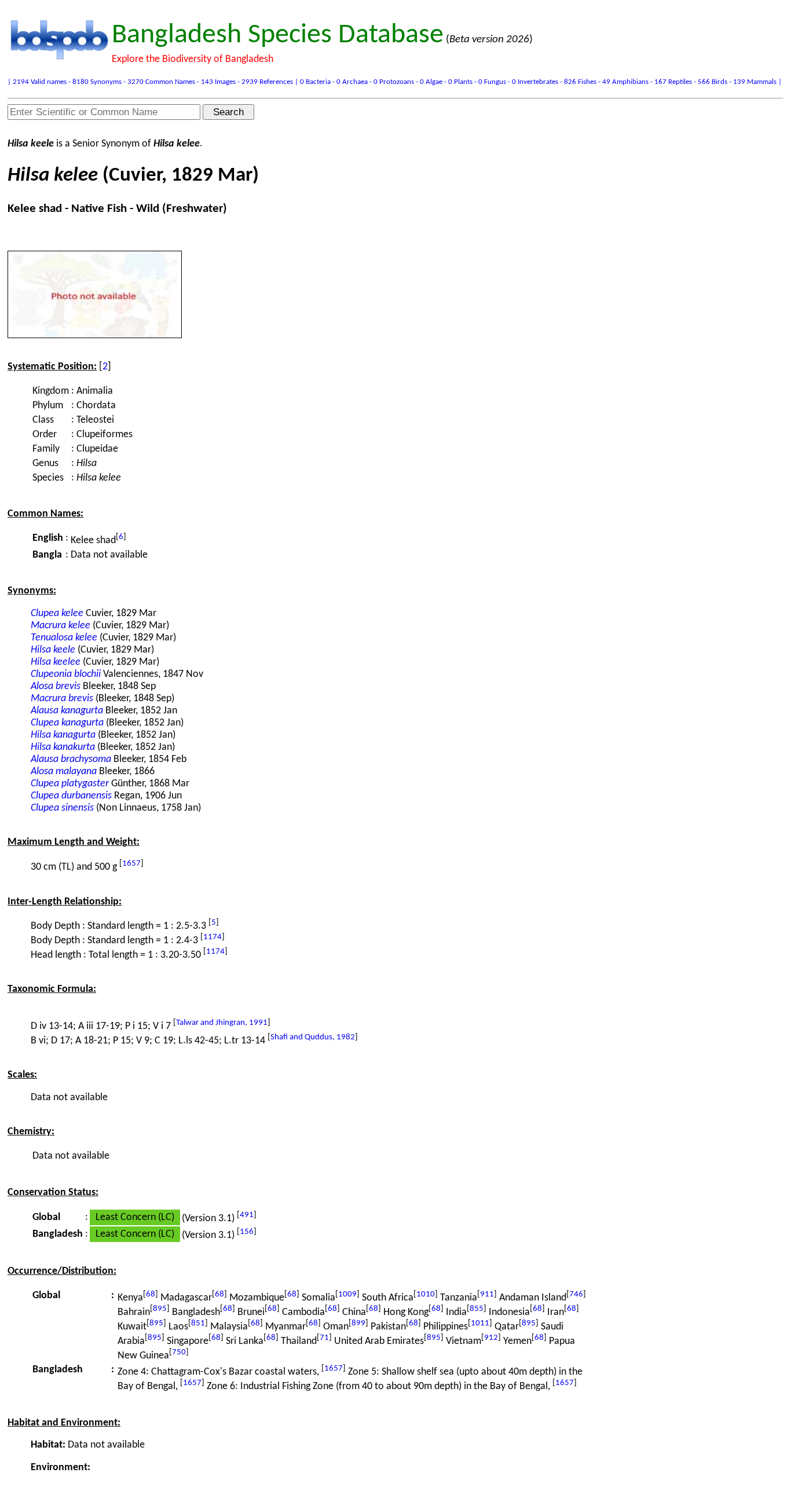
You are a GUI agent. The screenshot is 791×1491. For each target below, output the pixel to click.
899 (358, 1323)
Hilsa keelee (55, 662)
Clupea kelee (57, 613)
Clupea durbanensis (71, 796)
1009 (347, 1294)
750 (179, 1352)
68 (150, 1294)
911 (487, 1294)
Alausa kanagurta (67, 711)
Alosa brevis (55, 686)
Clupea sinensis (62, 808)
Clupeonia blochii (66, 674)
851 (198, 1323)
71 (324, 1338)
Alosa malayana (64, 771)
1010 (425, 1294)
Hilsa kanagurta (63, 735)
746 (576, 1294)
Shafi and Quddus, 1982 (312, 1037)
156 (247, 1232)
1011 (480, 1323)
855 (477, 1309)
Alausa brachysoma (71, 759)
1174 (212, 937)
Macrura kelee (60, 626)
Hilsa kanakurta (63, 747)
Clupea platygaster (70, 784)
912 (491, 1338)
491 (247, 1215)
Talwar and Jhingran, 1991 (222, 1023)
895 (160, 1309)
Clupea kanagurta (67, 723)
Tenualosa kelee (64, 638)
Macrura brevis (62, 699)
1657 (131, 863)
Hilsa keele (53, 650)
